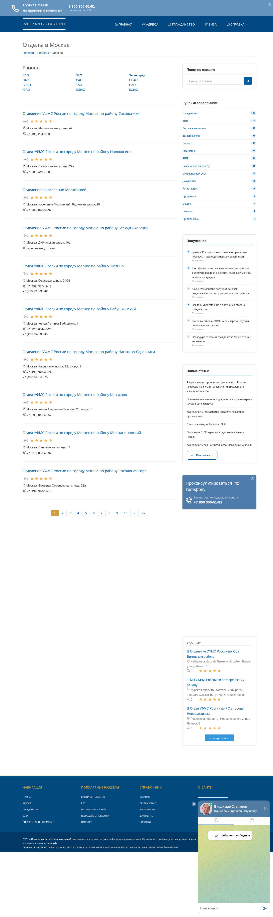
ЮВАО (80, 89)
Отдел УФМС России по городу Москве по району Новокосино (77, 151)
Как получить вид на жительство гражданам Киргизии (219, 445)
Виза (25, 815)
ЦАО (132, 85)
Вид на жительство (93, 796)
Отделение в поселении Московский (54, 189)
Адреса (27, 803)
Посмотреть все (218, 738)
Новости (145, 821)
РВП (83, 803)
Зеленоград (137, 75)
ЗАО (79, 75)
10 (125, 513)
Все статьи (203, 455)
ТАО (79, 85)
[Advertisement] (219, 569)
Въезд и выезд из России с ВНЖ (206, 424)
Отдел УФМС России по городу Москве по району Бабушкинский (79, 308)
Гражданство (31, 809)
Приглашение (147, 803)
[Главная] (44, 23)
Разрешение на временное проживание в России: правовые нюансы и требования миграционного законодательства (216, 386)
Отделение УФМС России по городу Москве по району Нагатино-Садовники (89, 351)
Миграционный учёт (93, 809)
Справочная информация (38, 821)
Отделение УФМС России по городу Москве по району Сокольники (81, 113)
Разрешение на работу (95, 815)
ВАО (26, 75)
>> (143, 513)
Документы (146, 815)
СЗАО (27, 85)
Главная (28, 52)
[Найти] (248, 81)
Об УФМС (144, 796)
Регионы (43, 52)
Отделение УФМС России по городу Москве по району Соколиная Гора (84, 470)
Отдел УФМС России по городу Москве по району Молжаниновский (82, 432)
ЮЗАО (133, 89)
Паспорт (86, 821)
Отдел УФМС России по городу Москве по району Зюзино (73, 266)
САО (79, 80)
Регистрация (147, 809)
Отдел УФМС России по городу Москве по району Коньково (75, 394)
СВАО (133, 80)
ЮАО (26, 89)
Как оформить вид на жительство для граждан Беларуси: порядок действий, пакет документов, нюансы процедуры (221, 272)
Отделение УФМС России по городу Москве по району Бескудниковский (85, 227)
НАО (26, 80)
